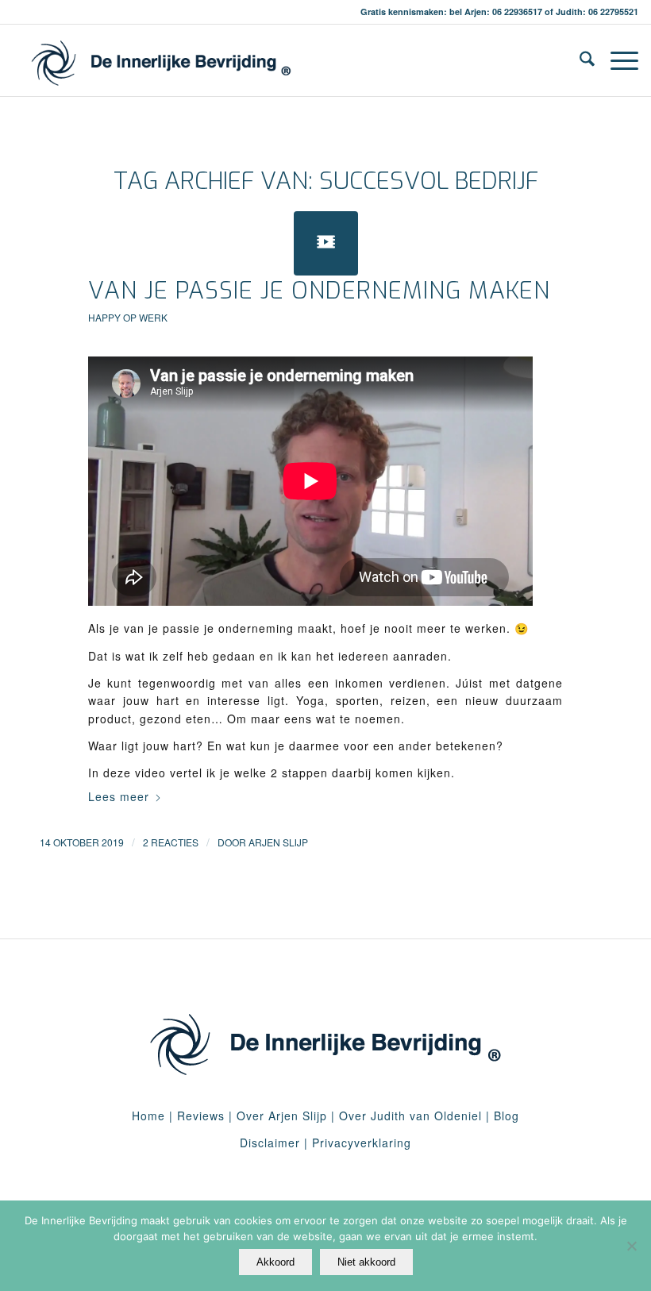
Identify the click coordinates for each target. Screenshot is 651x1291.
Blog (506, 1115)
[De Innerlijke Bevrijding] (161, 60)
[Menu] (616, 60)
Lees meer (118, 796)
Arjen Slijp (278, 842)
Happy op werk (128, 317)
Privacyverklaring (361, 1142)
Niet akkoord (366, 1262)
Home (148, 1115)
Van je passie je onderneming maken (319, 290)
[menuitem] (579, 60)
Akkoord (275, 1262)
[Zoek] (579, 60)
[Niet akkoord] (631, 1246)
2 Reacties (170, 842)
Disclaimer (270, 1142)
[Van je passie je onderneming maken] (326, 243)
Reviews (201, 1115)
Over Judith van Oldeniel (408, 1115)
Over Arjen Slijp (282, 1115)
